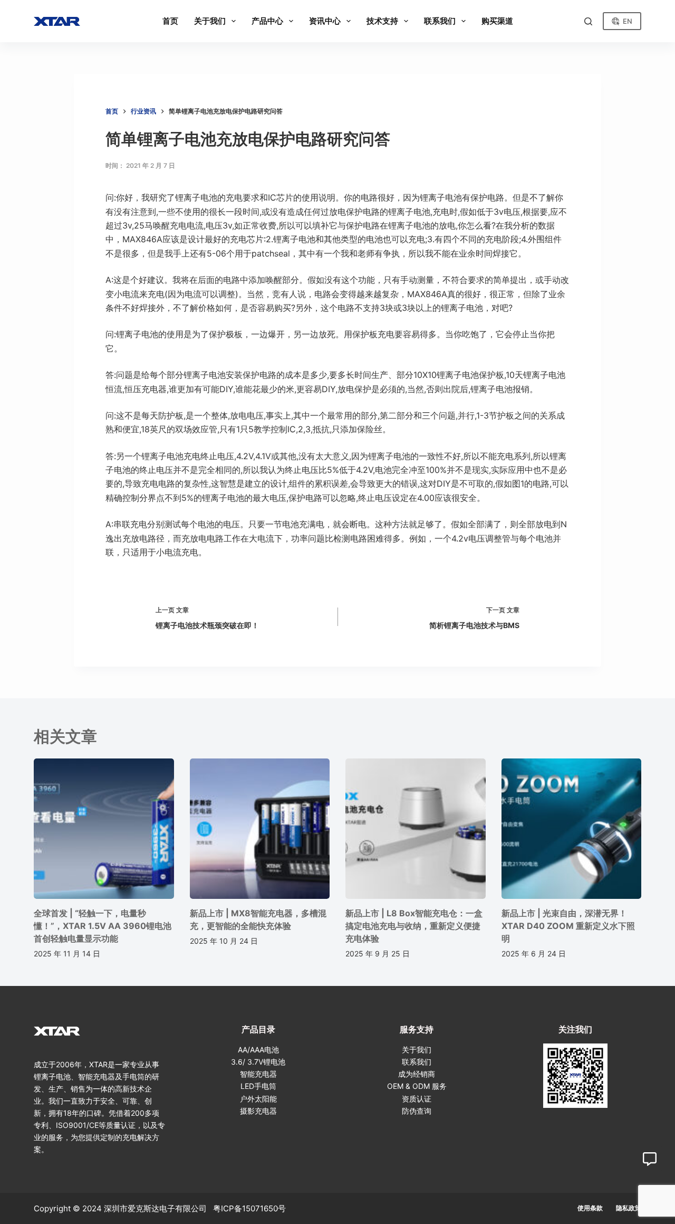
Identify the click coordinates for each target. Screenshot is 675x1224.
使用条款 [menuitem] (590, 1208)
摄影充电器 (258, 1110)
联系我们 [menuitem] (440, 21)
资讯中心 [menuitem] (325, 21)
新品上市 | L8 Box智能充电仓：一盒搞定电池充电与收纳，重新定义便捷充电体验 (414, 926)
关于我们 (416, 1049)
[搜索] (588, 21)
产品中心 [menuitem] (267, 21)
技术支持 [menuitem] (382, 21)
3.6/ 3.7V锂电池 (258, 1061)
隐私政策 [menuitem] (628, 1208)
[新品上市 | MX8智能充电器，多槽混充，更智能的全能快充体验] (260, 828)
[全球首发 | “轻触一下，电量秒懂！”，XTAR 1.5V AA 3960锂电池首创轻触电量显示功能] (104, 828)
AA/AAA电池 (258, 1049)
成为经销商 (416, 1073)
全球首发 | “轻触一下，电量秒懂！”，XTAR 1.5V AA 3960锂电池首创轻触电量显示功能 (102, 926)
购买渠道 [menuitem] (497, 21)
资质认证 (416, 1098)
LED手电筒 (258, 1085)
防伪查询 (416, 1110)
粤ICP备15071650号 (249, 1208)
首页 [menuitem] (170, 21)
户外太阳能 (258, 1098)
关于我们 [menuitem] (210, 21)
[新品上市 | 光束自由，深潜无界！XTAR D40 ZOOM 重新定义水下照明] (572, 828)
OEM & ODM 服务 (417, 1085)
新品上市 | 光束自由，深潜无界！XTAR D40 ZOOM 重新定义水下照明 (568, 926)
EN (627, 21)
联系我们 (416, 1061)
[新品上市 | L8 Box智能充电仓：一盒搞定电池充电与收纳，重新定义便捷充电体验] (415, 828)
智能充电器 (258, 1073)
